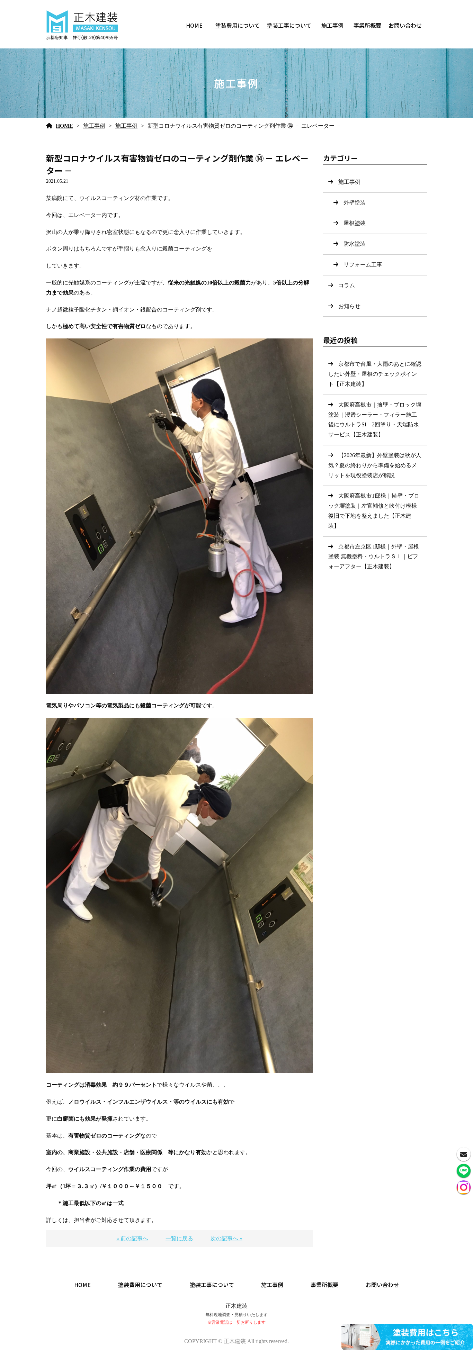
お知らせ (349, 306)
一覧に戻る (179, 1238)
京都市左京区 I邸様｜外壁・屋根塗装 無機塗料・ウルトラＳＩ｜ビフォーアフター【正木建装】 (373, 557)
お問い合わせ (405, 25)
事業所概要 (367, 25)
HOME (194, 25)
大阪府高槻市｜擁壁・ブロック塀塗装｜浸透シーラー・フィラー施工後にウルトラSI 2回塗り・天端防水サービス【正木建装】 (374, 419)
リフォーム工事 (362, 265)
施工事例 (332, 25)
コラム (346, 285)
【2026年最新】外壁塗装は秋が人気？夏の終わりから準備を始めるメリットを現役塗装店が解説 (374, 465)
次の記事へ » (226, 1238)
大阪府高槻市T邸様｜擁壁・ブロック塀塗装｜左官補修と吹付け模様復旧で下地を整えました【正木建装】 (373, 510)
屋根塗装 (354, 223)
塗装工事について (289, 25)
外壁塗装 (354, 203)
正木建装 (236, 1306)
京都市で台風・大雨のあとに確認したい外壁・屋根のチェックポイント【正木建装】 (374, 374)
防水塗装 (354, 244)
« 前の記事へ (132, 1238)
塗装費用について (237, 25)
